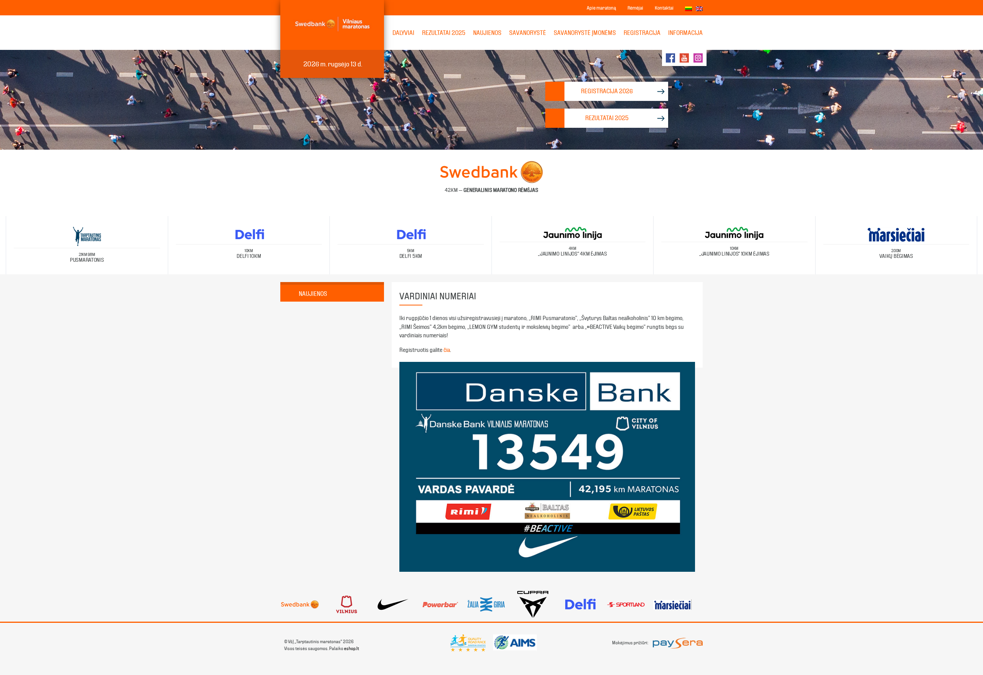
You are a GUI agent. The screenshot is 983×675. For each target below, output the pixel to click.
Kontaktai (664, 8)
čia (447, 350)
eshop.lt (351, 648)
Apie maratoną (601, 8)
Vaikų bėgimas (896, 253)
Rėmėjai (635, 8)
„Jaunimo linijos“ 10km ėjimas (734, 251)
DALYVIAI (403, 32)
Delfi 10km (249, 253)
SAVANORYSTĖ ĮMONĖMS (585, 32)
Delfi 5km (410, 253)
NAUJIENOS (487, 32)
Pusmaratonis (87, 257)
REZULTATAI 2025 (443, 32)
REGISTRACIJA (642, 32)
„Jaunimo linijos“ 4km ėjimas (572, 251)
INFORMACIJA (685, 32)
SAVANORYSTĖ (527, 32)
